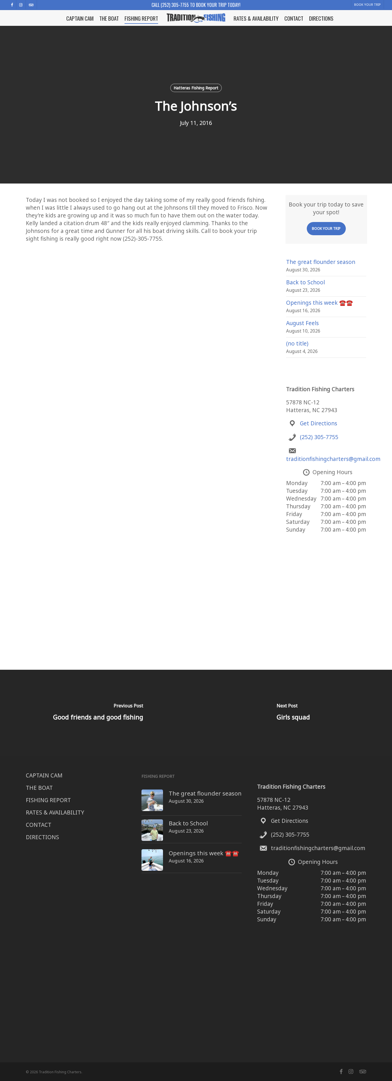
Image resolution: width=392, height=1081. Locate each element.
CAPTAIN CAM (44, 775)
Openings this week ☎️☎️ (319, 302)
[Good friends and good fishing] (98, 713)
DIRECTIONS (42, 837)
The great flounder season (320, 262)
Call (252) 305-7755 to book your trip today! (196, 4)
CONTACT (38, 825)
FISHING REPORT (48, 800)
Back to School (305, 282)
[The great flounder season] (152, 803)
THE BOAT (39, 788)
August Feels (302, 323)
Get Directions (318, 423)
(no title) (297, 343)
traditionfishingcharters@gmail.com (333, 459)
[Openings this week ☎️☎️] (152, 863)
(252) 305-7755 (319, 437)
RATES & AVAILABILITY (55, 812)
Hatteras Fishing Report (196, 87)
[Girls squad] (294, 713)
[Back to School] (152, 833)
